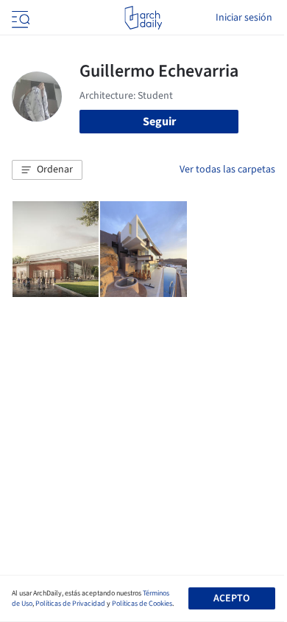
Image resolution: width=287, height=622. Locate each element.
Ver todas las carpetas (227, 169)
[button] (47, 170)
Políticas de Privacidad (70, 603)
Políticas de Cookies (142, 603)
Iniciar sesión (244, 18)
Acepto (231, 598)
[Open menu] (19, 17)
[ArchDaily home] (143, 17)
